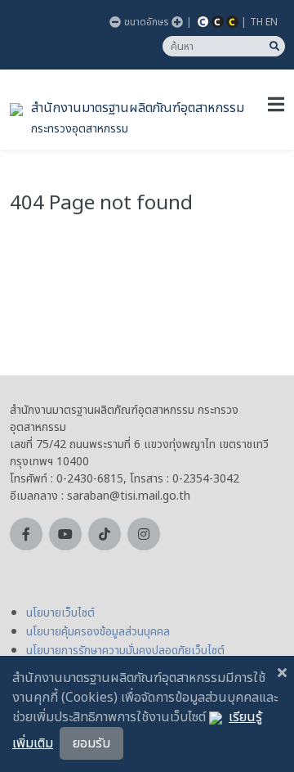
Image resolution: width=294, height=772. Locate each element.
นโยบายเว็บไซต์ (60, 613)
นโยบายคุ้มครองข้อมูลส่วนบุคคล (98, 631)
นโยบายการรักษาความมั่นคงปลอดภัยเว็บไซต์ (125, 650)
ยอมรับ (91, 743)
